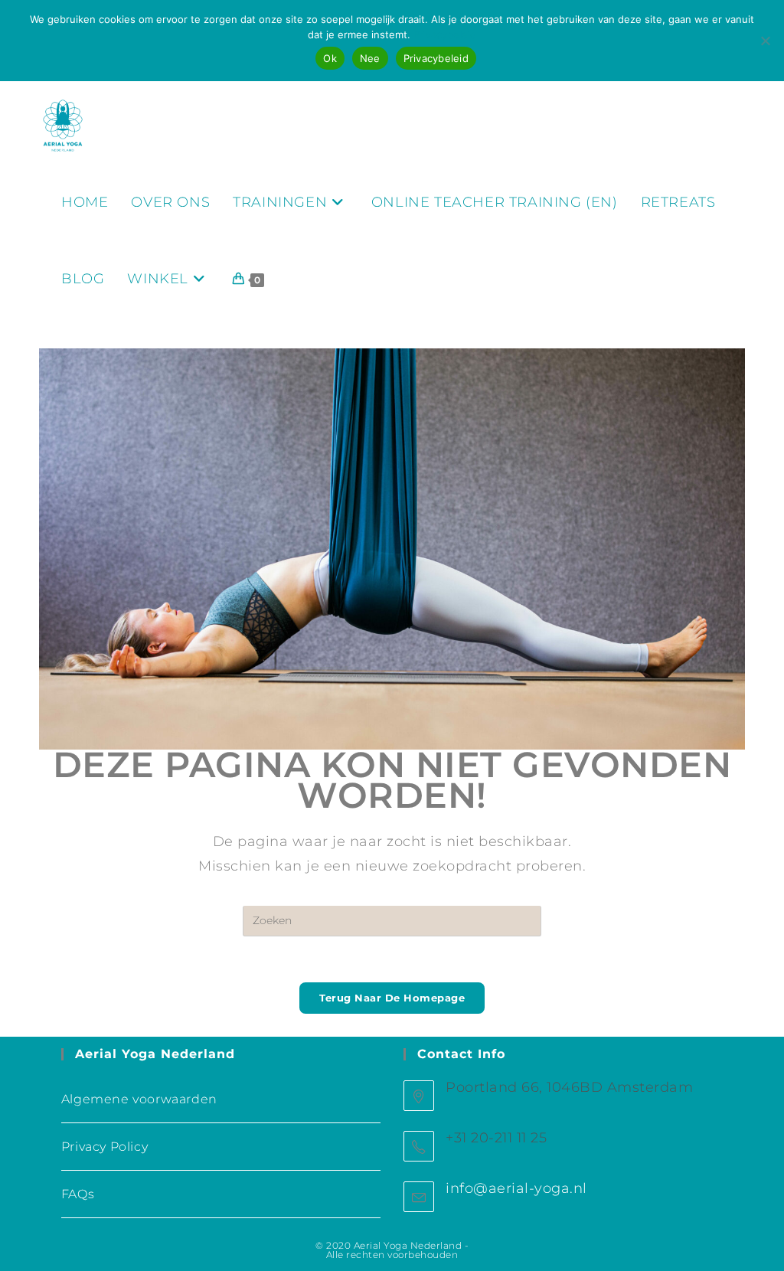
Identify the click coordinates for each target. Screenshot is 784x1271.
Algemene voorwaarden (139, 1099)
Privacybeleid (444, 34)
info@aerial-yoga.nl (516, 1188)
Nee (370, 58)
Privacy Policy (104, 1146)
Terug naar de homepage (392, 998)
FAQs (77, 1194)
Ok (330, 58)
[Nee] (765, 40)
